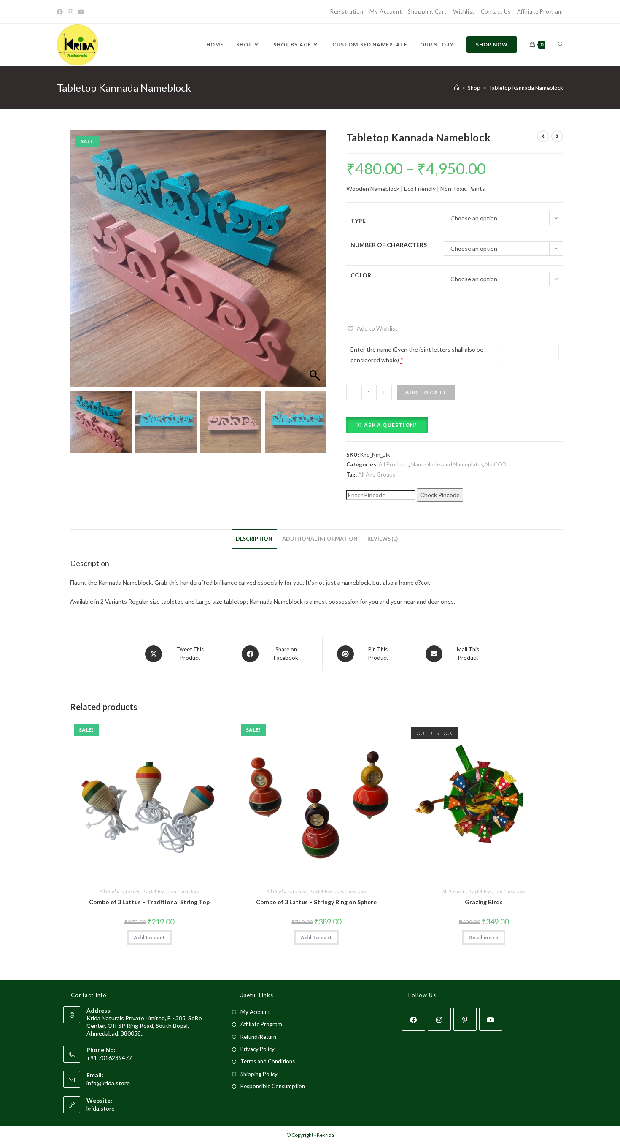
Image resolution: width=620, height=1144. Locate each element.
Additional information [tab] (320, 539)
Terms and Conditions (267, 1061)
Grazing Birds (484, 901)
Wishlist (463, 11)
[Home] (456, 87)
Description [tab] (254, 539)
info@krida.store (108, 1083)
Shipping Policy (259, 1074)
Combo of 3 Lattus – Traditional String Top (149, 901)
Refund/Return (258, 1036)
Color (360, 275)
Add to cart (426, 392)
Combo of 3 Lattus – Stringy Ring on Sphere (316, 901)
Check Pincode (440, 495)
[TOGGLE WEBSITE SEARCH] (560, 45)
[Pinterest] (465, 1019)
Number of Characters (388, 244)
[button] (316, 263)
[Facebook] (61, 12)
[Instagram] (70, 12)
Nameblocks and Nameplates (447, 464)
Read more (484, 937)
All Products (394, 464)
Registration (346, 11)
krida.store (100, 1108)
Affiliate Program (540, 11)
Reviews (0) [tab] (382, 539)
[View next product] (557, 136)
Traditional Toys (183, 891)
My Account (385, 11)
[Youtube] (81, 12)
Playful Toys (154, 891)
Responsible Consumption (272, 1086)
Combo (133, 891)
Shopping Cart (427, 11)
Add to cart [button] (149, 937)
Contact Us (496, 11)
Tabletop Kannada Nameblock (526, 87)
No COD (496, 464)
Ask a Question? (390, 425)
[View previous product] (543, 136)
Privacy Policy (257, 1049)
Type (358, 220)
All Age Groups (376, 474)
